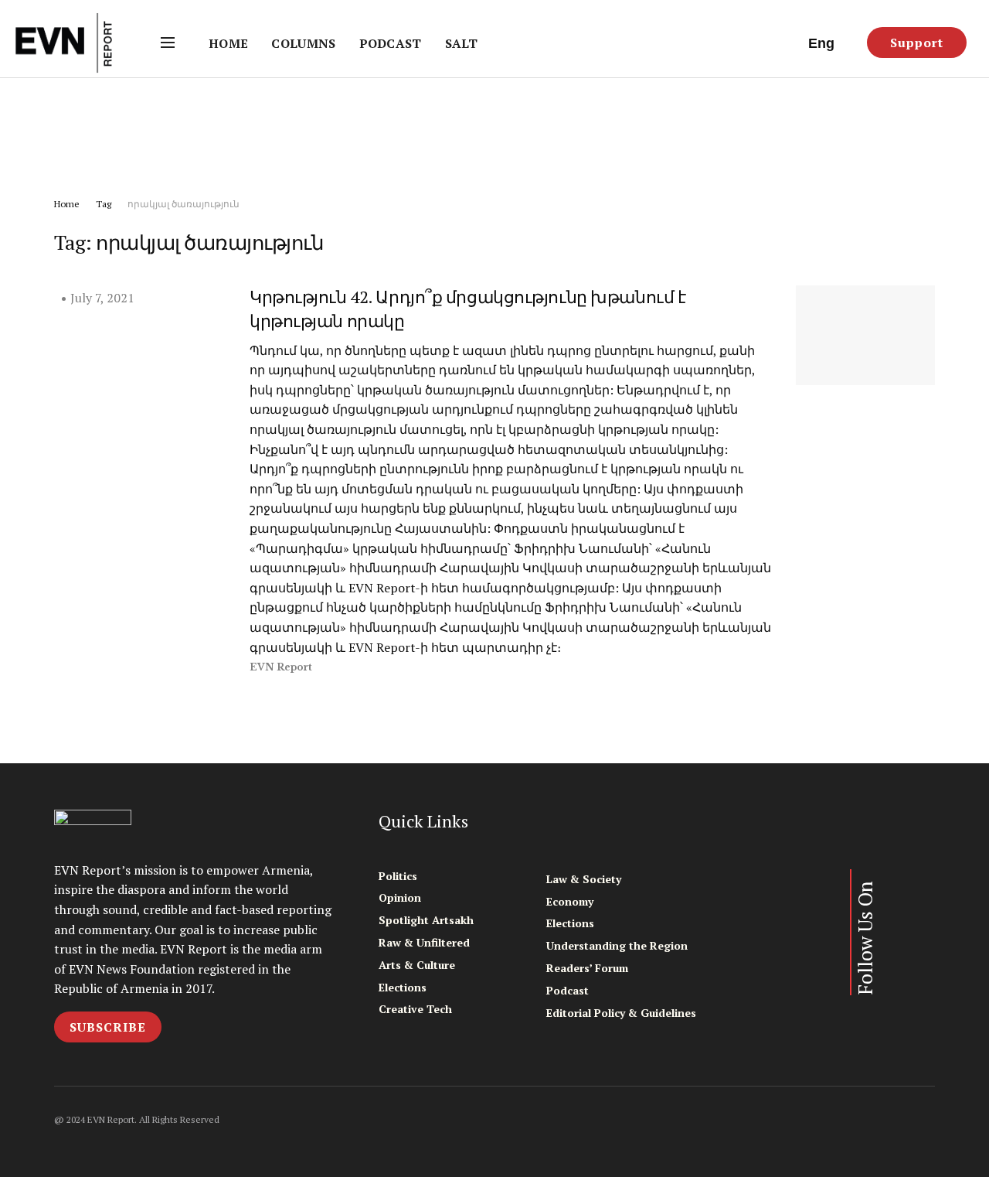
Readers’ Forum (587, 967)
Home (228, 43)
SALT (461, 43)
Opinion (400, 897)
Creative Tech (415, 1008)
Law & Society (583, 879)
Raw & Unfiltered (424, 942)
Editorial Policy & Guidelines (621, 1012)
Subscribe (108, 1026)
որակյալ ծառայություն (183, 204)
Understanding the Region (617, 945)
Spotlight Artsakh (426, 920)
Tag (103, 204)
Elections (403, 987)
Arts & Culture (417, 964)
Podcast (390, 43)
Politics (398, 875)
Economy (569, 901)
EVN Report (281, 667)
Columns (303, 43)
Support (916, 42)
